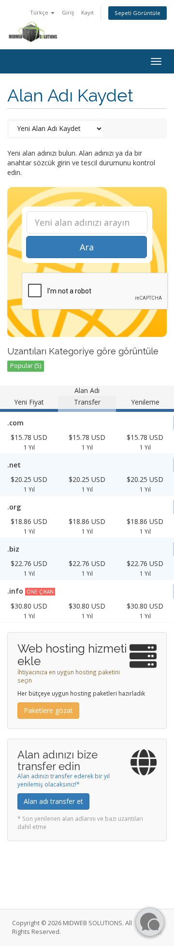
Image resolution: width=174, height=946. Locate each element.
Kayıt (87, 12)
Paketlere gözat (48, 710)
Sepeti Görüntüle (137, 12)
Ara (87, 247)
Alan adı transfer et (53, 801)
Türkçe (40, 12)
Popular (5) (25, 366)
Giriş (68, 12)
